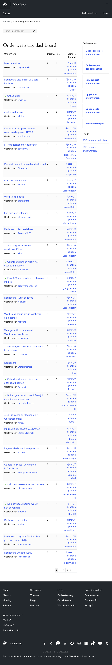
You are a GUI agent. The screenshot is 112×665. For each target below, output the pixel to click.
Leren (60, 590)
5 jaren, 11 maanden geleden (71, 264)
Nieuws (7, 595)
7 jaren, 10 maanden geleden (70, 398)
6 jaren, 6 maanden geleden (71, 333)
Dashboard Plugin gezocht (18, 297)
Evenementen (92, 595)
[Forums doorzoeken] (34, 31)
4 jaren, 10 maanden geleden (70, 131)
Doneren (91, 600)
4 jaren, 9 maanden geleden (71, 115)
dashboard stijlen (13, 112)
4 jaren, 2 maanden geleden (71, 98)
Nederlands (16, 643)
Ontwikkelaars (65, 600)
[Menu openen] (107, 4)
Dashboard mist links (15, 520)
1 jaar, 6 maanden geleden (71, 66)
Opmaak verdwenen (15, 180)
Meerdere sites (12, 63)
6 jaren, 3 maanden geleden (71, 281)
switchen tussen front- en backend (26, 484)
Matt (7, 620)
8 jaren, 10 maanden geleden (70, 539)
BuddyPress (11, 630)
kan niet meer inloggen (16, 213)
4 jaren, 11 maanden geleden (71, 167)
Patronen (35, 605)
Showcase (35, 590)
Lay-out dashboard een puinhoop (22, 448)
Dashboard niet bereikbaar (18, 229)
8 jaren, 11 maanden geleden (71, 555)
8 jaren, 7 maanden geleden (71, 467)
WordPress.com (13, 615)
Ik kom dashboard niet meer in (20, 144)
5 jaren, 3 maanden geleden (71, 216)
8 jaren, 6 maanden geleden (71, 451)
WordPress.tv (66, 605)
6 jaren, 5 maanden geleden (71, 317)
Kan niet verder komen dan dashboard (25, 164)
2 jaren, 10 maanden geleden (71, 82)
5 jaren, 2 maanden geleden (71, 183)
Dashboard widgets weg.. (18, 552)
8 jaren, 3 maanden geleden (71, 431)
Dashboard (10, 362)
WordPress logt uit (14, 196)
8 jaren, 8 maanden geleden (71, 506)
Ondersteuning (65, 595)
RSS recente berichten (95, 140)
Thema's (34, 595)
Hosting (7, 600)
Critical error (13, 95)
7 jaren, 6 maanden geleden (71, 349)
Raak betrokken (93, 590)
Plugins (34, 600)
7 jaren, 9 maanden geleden (71, 365)
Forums (6, 13)
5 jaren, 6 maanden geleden (71, 232)
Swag (89, 605)
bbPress (9, 625)
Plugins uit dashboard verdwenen (22, 428)
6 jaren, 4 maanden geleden (71, 300)
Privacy (7, 605)
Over (5, 590)
